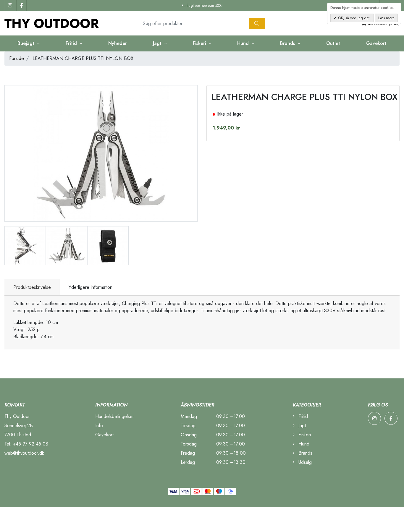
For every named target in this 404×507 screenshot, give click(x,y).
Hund (303, 443)
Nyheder (117, 43)
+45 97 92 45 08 (30, 443)
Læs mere (386, 18)
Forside (16, 58)
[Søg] (257, 23)
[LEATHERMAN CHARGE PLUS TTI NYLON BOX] (25, 245)
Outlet (333, 43)
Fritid (302, 416)
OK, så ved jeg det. (354, 18)
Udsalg (304, 462)
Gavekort (376, 43)
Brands (304, 453)
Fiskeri (304, 434)
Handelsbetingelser (114, 416)
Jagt (301, 425)
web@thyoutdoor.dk (24, 453)
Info (99, 425)
